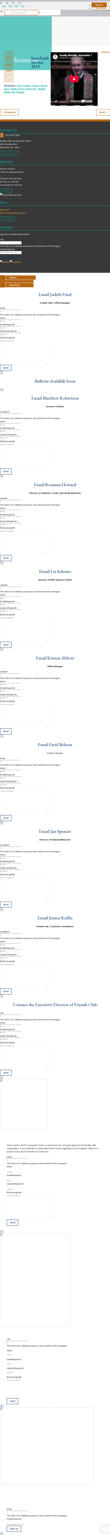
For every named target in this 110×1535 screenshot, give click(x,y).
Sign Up (14, 1528)
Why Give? (5, 209)
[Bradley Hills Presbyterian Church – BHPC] (12, 5)
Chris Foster (24, 85)
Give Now (101, 8)
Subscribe (8, 257)
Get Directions (9, 153)
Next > (103, 112)
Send (6, 367)
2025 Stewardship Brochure (13, 212)
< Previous (9, 112)
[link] (40, 12)
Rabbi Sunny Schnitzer (23, 88)
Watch (99, 4)
